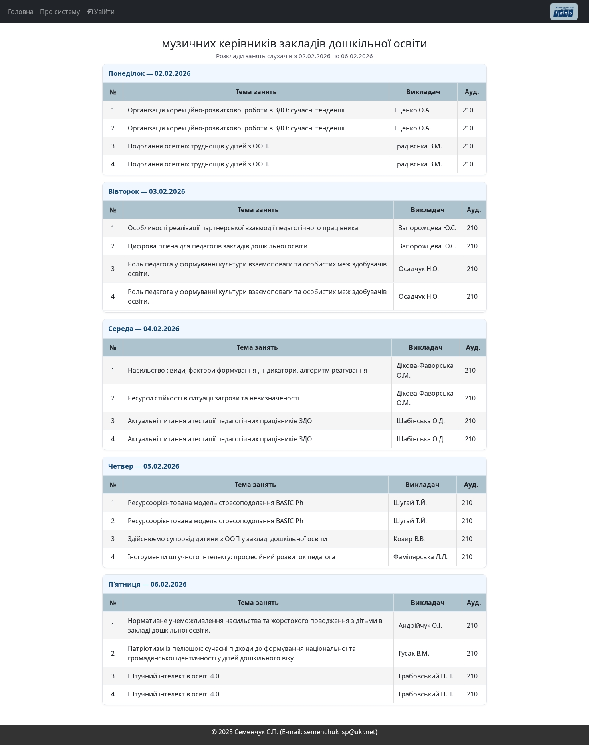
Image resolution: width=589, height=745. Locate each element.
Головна (21, 11)
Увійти (104, 11)
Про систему (60, 11)
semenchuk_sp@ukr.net (339, 731)
